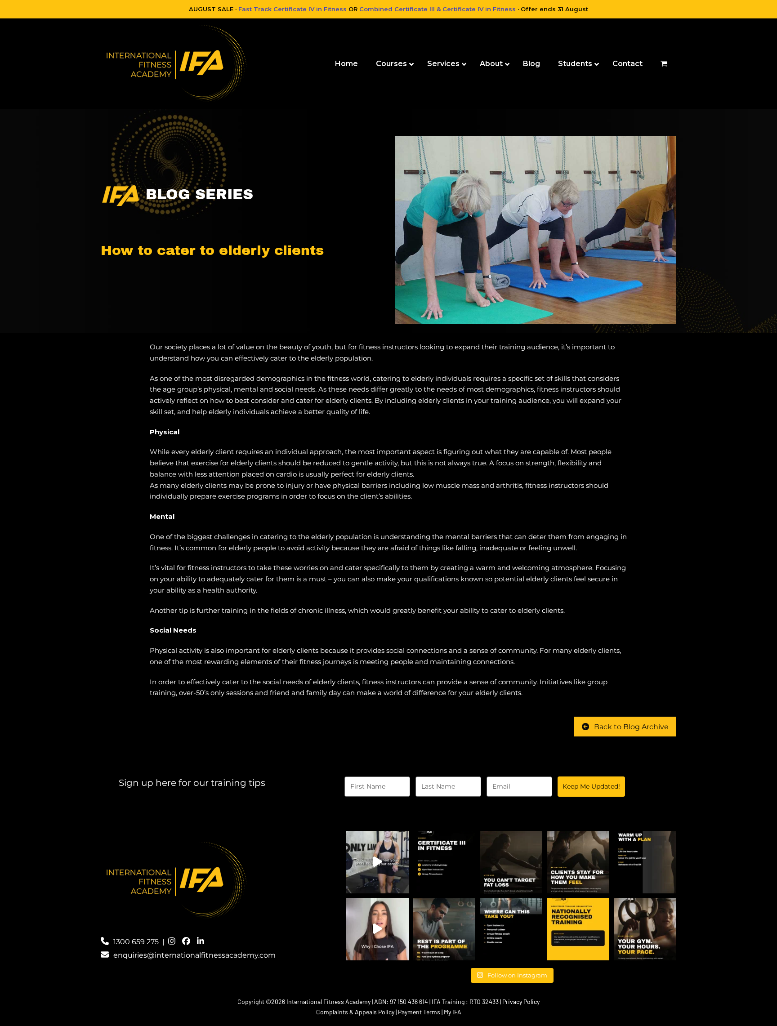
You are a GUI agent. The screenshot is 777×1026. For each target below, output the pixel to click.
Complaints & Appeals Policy (355, 1012)
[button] (664, 64)
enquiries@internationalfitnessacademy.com (194, 955)
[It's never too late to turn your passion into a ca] (377, 862)
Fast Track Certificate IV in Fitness (292, 9)
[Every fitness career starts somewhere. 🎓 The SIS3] (444, 862)
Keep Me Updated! (591, 786)
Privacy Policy (521, 1001)
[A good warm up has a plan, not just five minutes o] (645, 862)
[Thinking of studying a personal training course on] (377, 929)
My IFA (452, 1012)
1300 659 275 (136, 941)
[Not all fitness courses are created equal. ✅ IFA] (578, 929)
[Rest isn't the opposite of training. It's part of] (444, 929)
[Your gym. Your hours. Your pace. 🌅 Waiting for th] (645, 929)
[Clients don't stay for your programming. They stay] (578, 862)
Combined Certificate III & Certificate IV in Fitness (437, 9)
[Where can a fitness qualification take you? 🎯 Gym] (511, 929)
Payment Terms (419, 1012)
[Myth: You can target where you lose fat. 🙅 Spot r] (511, 862)
